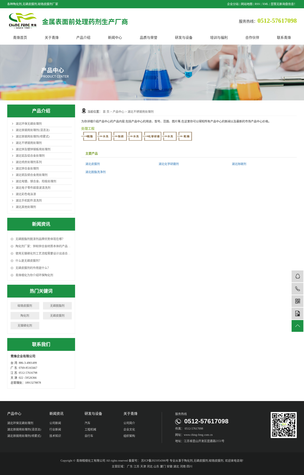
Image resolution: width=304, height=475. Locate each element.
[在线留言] (297, 313)
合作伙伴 (252, 38)
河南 (183, 466)
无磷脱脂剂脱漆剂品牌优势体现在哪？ (40, 238)
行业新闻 (55, 429)
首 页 (106, 111)
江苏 (136, 466)
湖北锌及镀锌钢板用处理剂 (33, 149)
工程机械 (90, 429)
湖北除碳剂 (239, 163)
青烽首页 (20, 38)
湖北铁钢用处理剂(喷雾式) (33, 136)
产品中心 (118, 111)
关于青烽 (52, 38)
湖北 (176, 466)
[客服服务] (297, 276)
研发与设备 (184, 38)
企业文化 (129, 429)
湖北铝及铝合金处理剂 (30, 155)
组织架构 (129, 435)
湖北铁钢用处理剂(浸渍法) (33, 130)
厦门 (163, 466)
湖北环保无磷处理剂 (29, 123)
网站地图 (247, 4)
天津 (143, 466)
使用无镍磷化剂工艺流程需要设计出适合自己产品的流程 (44, 253)
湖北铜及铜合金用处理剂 (32, 174)
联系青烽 (284, 38)
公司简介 (129, 423)
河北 (150, 466)
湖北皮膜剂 (92, 163)
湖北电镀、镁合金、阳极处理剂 (36, 181)
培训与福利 (219, 38)
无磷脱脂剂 (57, 305)
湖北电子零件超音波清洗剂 (33, 187)
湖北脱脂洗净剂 (95, 172)
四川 (189, 466)
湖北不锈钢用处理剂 (29, 142)
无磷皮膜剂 (57, 315)
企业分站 (233, 4)
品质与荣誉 (148, 38)
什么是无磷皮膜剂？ (29, 260)
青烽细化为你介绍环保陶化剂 (34, 275)
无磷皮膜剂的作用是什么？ (33, 267)
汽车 (87, 423)
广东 (130, 466)
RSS (257, 4)
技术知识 (55, 435)
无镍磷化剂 (25, 325)
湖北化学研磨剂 (169, 163)
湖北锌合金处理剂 (27, 168)
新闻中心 (115, 38)
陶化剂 (24, 315)
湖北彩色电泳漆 (26, 194)
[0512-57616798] (297, 289)
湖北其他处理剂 (26, 206)
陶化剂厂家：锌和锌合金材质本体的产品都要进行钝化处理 (44, 246)
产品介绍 (83, 38)
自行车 (89, 435)
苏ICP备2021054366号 (155, 460)
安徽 (169, 466)
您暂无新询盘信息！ (284, 4)
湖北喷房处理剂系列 (29, 162)
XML (265, 4)
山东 (156, 466)
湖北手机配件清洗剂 (29, 200)
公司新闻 (55, 423)
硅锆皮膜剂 (25, 305)
